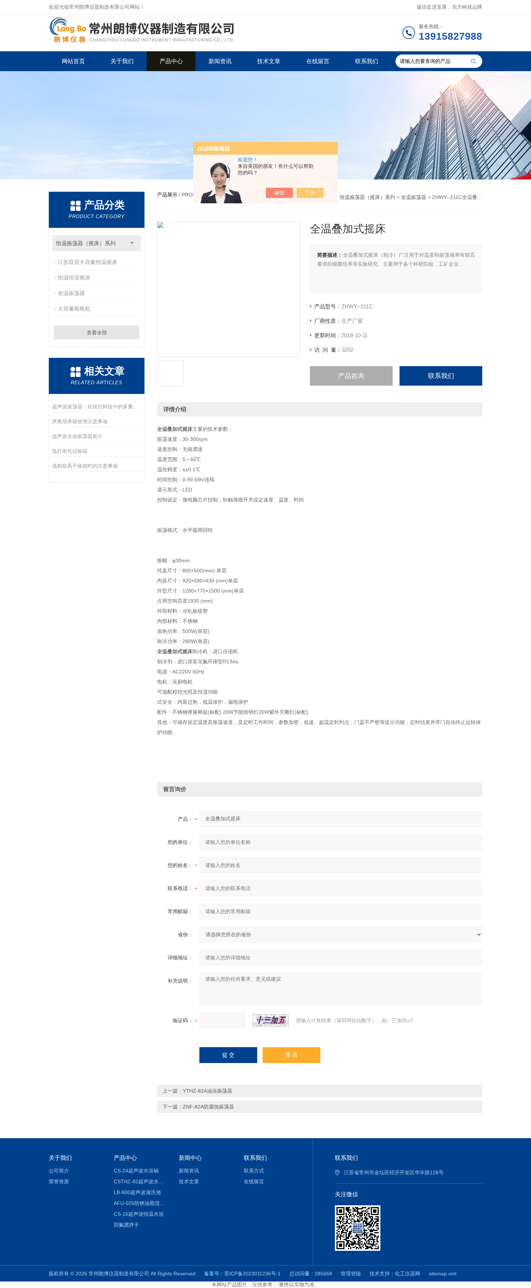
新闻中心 (190, 1158)
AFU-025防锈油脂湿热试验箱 (141, 1203)
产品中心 (171, 61)
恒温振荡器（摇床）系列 (86, 243)
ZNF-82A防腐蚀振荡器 (208, 1107)
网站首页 (73, 61)
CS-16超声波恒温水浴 (139, 1214)
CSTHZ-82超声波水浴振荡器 (141, 1181)
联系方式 (254, 1171)
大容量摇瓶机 (74, 308)
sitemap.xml (442, 1273)
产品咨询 (351, 376)
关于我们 (122, 61)
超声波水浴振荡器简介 (77, 436)
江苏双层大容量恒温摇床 (87, 262)
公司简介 (59, 1171)
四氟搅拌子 (126, 1225)
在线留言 (317, 61)
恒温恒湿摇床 (74, 277)
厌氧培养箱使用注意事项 (80, 421)
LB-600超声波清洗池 (137, 1192)
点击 (132, 243)
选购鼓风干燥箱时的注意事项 (85, 466)
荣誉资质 (59, 1181)
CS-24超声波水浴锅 (136, 1171)
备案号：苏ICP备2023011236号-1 (242, 1273)
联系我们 (366, 61)
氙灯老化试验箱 (69, 451)
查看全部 (97, 332)
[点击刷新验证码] (270, 1020)
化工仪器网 (407, 1273)
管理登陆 (351, 1273)
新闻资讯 (220, 61)
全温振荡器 (71, 293)
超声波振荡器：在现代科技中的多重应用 (96, 406)
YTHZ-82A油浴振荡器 (207, 1091)
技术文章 (268, 61)
